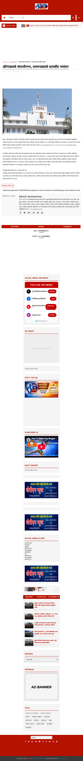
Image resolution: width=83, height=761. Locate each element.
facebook (67, 226)
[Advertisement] (41, 44)
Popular (41, 597)
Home (5, 62)
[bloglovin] (39, 742)
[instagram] (53, 742)
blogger (14, 226)
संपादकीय (49, 724)
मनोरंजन (36, 720)
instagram (28, 550)
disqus (41, 226)
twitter (27, 545)
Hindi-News (46, 713)
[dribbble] (43, 742)
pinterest (28, 548)
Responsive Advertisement (41, 348)
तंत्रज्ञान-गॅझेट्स (37, 716)
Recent (29, 597)
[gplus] (32, 742)
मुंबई (18, 25)
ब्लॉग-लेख (28, 720)
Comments (53, 597)
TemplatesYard (38, 758)
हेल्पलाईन (28, 727)
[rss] (46, 742)
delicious (28, 559)
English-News (32, 713)
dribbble (28, 552)
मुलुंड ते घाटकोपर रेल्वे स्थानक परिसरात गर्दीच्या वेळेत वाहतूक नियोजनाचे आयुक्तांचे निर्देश (44, 26)
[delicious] (57, 742)
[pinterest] (36, 742)
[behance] (49, 742)
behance (28, 556)
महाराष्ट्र (43, 720)
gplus (27, 546)
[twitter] (28, 742)
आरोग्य (28, 716)
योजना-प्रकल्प (30, 724)
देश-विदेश (47, 716)
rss (26, 554)
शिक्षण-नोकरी (40, 724)
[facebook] (25, 742)
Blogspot (62, 758)
